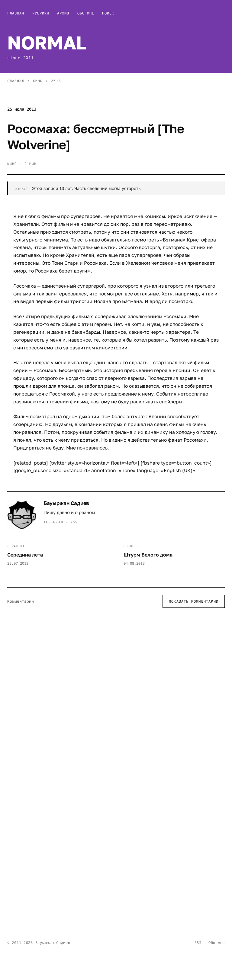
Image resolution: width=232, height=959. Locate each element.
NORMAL (46, 42)
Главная (15, 13)
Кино (38, 80)
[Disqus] (116, 691)
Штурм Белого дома (148, 555)
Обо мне (86, 13)
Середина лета (25, 555)
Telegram (53, 522)
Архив (63, 13)
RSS (74, 522)
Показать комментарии (193, 601)
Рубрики (41, 13)
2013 (56, 80)
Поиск (108, 13)
